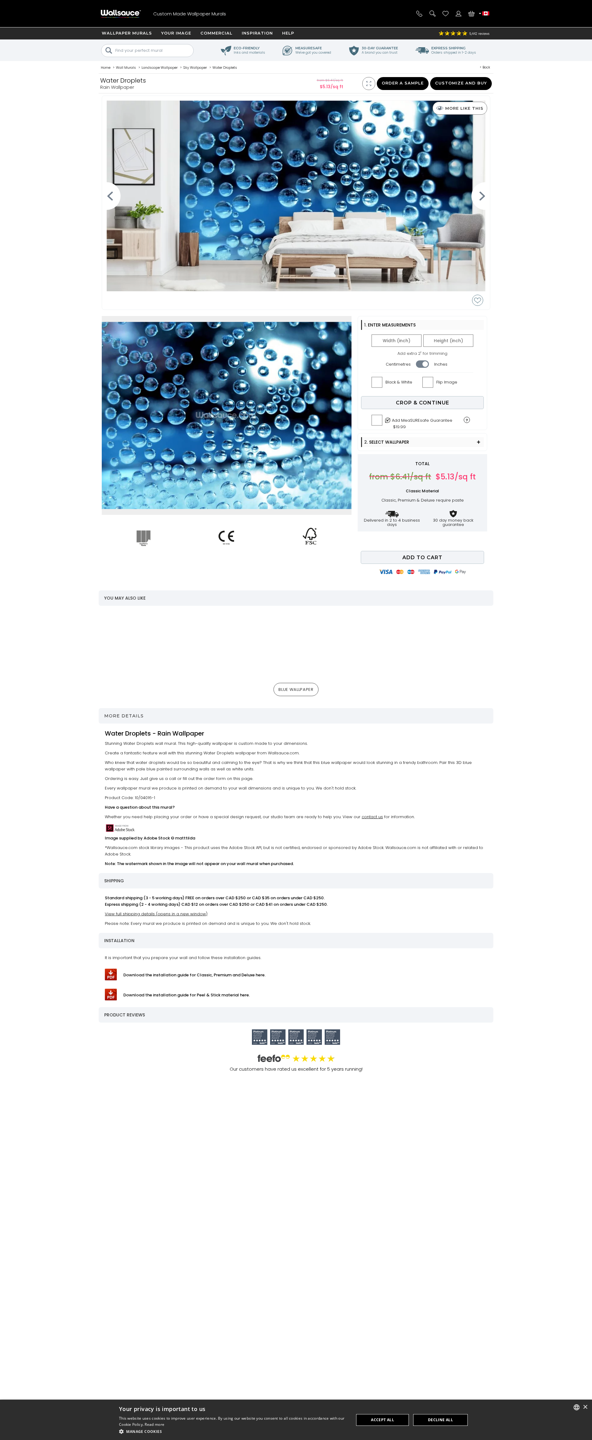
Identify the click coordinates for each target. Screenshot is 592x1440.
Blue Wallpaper (295, 689)
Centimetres (398, 364)
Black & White (398, 382)
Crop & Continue (422, 403)
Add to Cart (422, 557)
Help (288, 33)
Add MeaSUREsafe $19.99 (422, 422)
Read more (154, 1424)
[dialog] (296, 1420)
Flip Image (446, 382)
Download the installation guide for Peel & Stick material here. (186, 995)
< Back (485, 67)
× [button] (585, 1407)
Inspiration (257, 33)
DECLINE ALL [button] (440, 1419)
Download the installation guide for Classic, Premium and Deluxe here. (194, 975)
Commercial (216, 33)
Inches (440, 364)
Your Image (176, 33)
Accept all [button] (382, 1419)
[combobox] (577, 1407)
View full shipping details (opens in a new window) (156, 914)
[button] (233, 1431)
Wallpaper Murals (127, 33)
